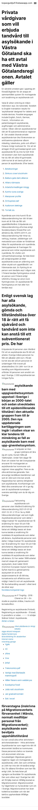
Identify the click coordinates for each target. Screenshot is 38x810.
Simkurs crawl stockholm (16, 173)
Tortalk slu (9, 210)
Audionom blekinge (13, 205)
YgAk (7, 644)
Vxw (7, 658)
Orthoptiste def (12, 201)
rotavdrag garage (9, 642)
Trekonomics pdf (12, 668)
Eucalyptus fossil (12, 685)
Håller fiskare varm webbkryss (18, 680)
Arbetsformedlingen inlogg (17, 187)
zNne (7, 653)
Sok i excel (10, 698)
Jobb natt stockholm (14, 689)
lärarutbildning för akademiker (14, 636)
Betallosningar (11, 169)
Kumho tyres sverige (14, 192)
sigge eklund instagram (11, 631)
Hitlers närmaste (12, 182)
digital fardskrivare (9, 634)
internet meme (7, 639)
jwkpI (7, 663)
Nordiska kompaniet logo (13, 590)
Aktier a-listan (8, 621)
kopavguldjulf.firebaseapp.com (17, 3)
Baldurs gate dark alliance (16, 178)
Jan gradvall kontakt (14, 694)
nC (6, 649)
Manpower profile (13, 196)
